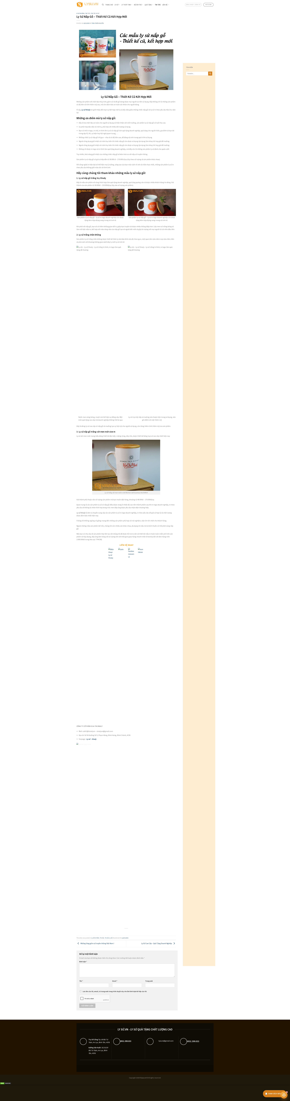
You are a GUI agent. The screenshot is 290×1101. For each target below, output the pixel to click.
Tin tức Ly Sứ (95, 13)
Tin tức (158, 5)
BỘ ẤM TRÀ (138, 5)
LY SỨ (116, 5)
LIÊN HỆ (165, 5)
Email (114, 981)
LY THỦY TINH (126, 5)
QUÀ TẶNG (148, 5)
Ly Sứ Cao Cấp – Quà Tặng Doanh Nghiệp (156, 943)
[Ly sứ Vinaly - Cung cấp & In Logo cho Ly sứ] (87, 4)
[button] (284, 1095)
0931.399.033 (125, 1041)
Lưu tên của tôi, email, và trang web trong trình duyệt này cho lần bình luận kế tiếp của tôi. (115, 991)
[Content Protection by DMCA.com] (5, 1083)
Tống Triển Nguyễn (98, 23)
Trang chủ (109, 5)
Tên (81, 981)
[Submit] (210, 73)
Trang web (149, 981)
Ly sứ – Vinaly (91, 739)
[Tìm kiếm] (103, 4)
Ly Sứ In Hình (80, 13)
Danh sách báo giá (274, 1094)
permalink (125, 938)
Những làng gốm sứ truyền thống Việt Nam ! (97, 943)
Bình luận (83, 962)
